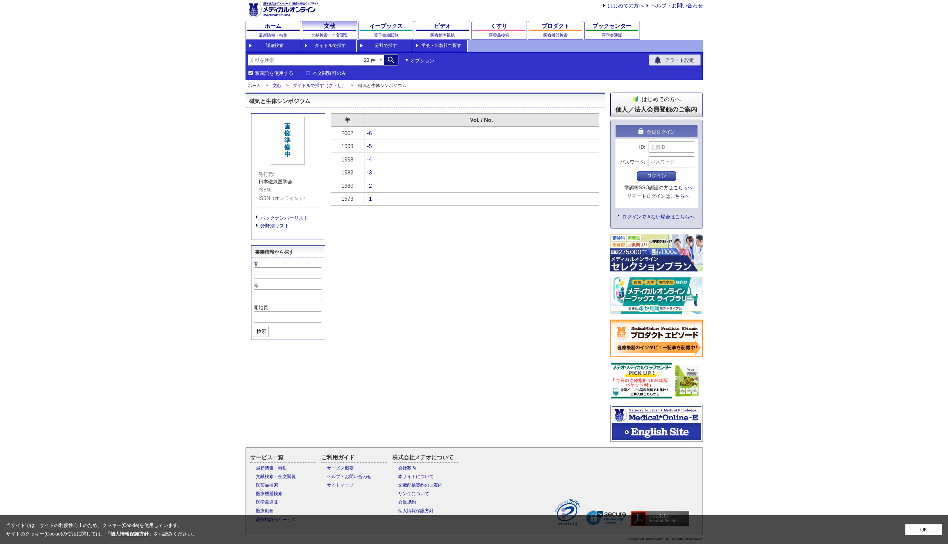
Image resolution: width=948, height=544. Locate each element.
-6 (369, 133)
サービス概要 (340, 468)
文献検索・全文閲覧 (276, 476)
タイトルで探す (330, 45)
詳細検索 (275, 45)
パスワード (632, 162)
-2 (369, 186)
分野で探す (386, 45)
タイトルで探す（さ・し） (319, 85)
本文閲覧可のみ (329, 73)
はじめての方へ (626, 6)
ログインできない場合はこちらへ (658, 217)
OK (923, 530)
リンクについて (413, 493)
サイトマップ (340, 485)
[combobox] (303, 60)
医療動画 (265, 510)
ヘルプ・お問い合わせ (677, 6)
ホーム (254, 85)
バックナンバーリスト (284, 218)
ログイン (656, 175)
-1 (369, 199)
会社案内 (407, 468)
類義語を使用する (274, 73)
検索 (261, 331)
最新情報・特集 (271, 468)
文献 (277, 85)
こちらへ (682, 187)
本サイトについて (416, 476)
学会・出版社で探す (441, 45)
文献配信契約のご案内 (420, 485)
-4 (369, 159)
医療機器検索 (269, 493)
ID (641, 147)
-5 (369, 146)
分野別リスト (274, 225)
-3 (369, 172)
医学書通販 (267, 502)
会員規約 (407, 502)
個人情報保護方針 (416, 510)
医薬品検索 (267, 485)
